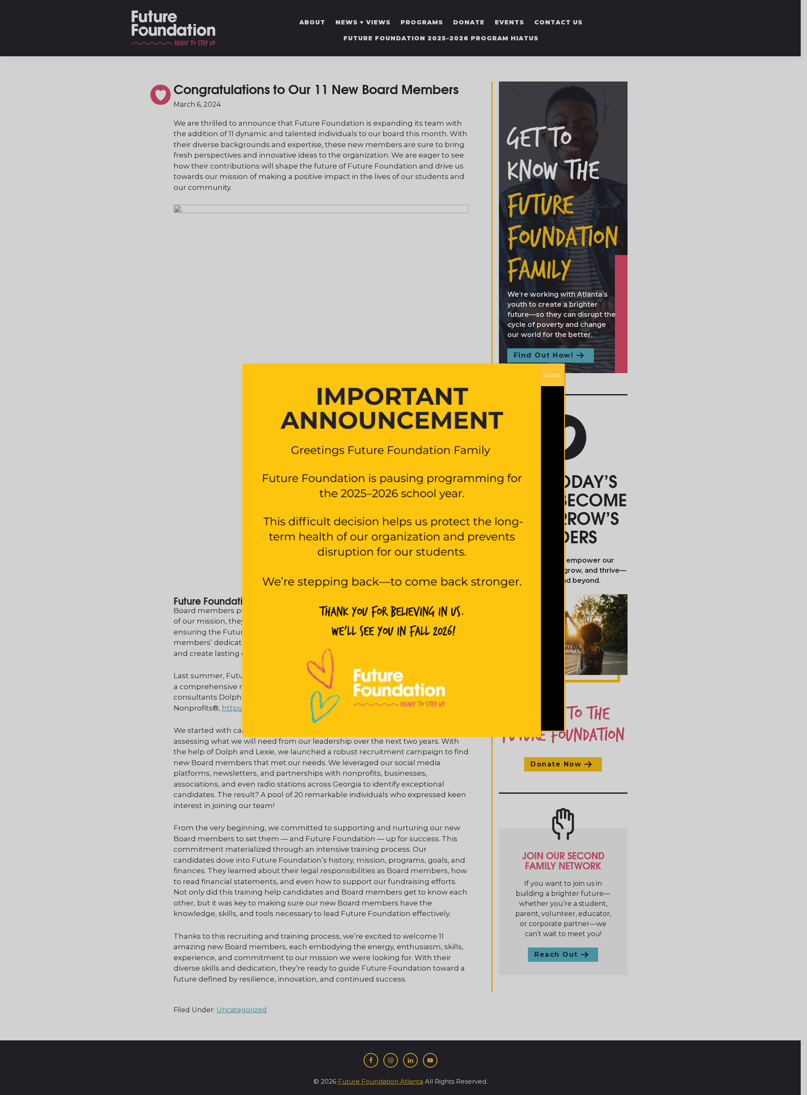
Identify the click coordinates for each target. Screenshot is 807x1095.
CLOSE (552, 375)
